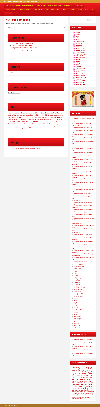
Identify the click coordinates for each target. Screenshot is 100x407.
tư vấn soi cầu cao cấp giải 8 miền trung (84, 212)
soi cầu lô (54, 120)
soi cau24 (15, 117)
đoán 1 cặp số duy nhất (23, 128)
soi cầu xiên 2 (15, 124)
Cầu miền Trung (80, 57)
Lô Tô (92, 9)
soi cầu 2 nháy (27, 119)
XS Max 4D (79, 43)
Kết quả (65, 9)
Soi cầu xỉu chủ (37, 124)
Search (89, 20)
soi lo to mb (20, 126)
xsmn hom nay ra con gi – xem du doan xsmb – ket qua (20, 5)
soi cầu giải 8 (46, 119)
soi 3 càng (47, 115)
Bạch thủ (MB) (80, 48)
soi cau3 (59, 115)
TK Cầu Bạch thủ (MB (79, 288)
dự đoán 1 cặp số (51, 113)
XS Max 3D (79, 47)
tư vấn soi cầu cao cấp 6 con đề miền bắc (22, 50)
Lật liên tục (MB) (80, 50)
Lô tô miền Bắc (80, 73)
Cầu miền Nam (80, 56)
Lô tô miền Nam (80, 75)
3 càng (10, 113)
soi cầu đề (47, 124)
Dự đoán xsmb (41, 5)
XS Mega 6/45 (80, 41)
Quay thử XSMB (80, 81)
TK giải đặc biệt (80, 68)
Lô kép (78, 63)
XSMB (46, 9)
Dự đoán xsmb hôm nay (54, 5)
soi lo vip (42, 126)
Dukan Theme (13, 405)
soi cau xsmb (51, 117)
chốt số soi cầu (18, 113)
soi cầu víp (52, 122)
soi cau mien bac (25, 117)
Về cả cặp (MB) (80, 52)
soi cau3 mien (78, 375)
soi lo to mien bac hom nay (35, 126)
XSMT (58, 9)
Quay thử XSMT (80, 82)
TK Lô (86, 9)
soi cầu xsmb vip (26, 124)
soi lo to (16, 126)
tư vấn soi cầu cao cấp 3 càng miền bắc (22, 49)
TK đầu (78, 64)
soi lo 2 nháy (11, 126)
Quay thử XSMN (80, 84)
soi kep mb (60, 124)
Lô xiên (78, 61)
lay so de (40, 115)
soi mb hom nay (52, 126)
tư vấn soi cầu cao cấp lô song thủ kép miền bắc (24, 47)
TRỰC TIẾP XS (38, 9)
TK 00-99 (78, 72)
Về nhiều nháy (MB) (81, 54)
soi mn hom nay (58, 126)
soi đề (79, 397)
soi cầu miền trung (22, 122)
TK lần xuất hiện (80, 70)
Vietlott (72, 9)
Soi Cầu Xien (76, 390)
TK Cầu (80, 9)
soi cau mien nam (38, 117)
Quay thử (8, 14)
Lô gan (78, 59)
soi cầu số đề (43, 122)
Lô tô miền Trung (81, 77)
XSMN (52, 9)
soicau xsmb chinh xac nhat (81, 380)
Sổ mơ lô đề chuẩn (10, 9)
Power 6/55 (79, 45)
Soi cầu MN (34, 122)
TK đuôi (78, 66)
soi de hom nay (54, 124)
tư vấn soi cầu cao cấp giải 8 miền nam (84, 245)
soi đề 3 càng (12, 128)
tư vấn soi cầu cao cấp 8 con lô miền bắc (22, 45)
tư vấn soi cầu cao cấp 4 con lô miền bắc (22, 43)
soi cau (54, 115)
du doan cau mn (28, 113)
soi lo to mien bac (26, 126)
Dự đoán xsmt (68, 5)
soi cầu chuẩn (37, 119)
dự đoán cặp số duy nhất (28, 115)
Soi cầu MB (86, 384)
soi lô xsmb (46, 126)
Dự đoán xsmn (78, 5)
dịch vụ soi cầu (39, 113)
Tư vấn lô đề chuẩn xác (24, 9)
